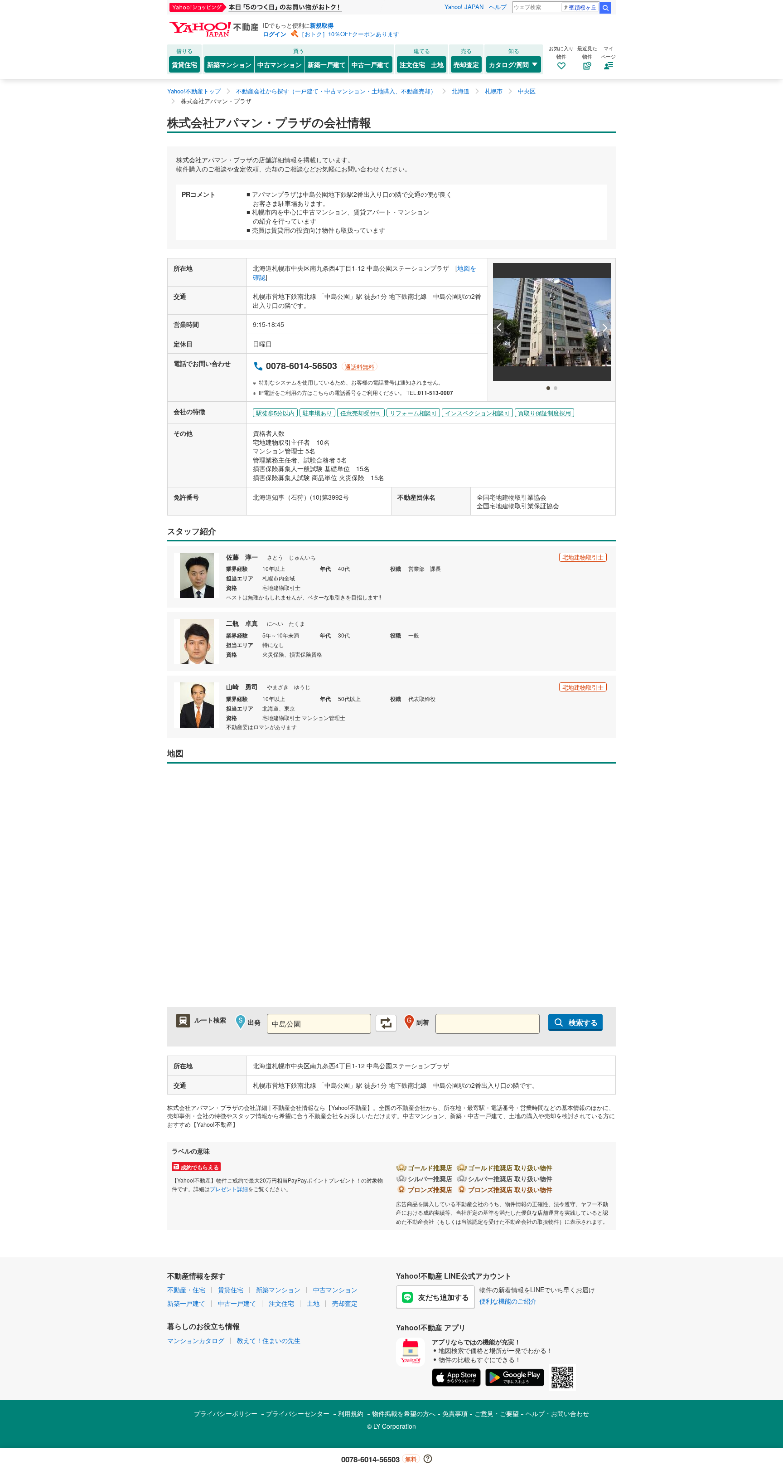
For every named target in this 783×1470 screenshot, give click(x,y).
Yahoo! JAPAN (464, 6)
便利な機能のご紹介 (507, 1300)
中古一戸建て (371, 64)
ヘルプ (498, 6)
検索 (605, 8)
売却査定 (466, 64)
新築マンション (229, 64)
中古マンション (279, 64)
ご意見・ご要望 (496, 1413)
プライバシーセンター (297, 1413)
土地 (437, 64)
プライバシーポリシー (225, 1413)
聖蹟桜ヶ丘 (582, 7)
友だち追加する (443, 1297)
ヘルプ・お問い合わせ (557, 1413)
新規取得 (322, 25)
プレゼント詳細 (229, 1189)
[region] (391, 890)
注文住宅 (412, 64)
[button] (498, 328)
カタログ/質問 (509, 64)
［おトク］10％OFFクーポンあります (349, 33)
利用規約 (350, 1413)
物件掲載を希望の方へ (403, 1413)
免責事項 (455, 1413)
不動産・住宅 (186, 1289)
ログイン (274, 33)
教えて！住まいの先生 (268, 1340)
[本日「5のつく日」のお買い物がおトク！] (276, 7)
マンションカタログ (195, 1340)
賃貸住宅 (184, 64)
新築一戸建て (327, 64)
